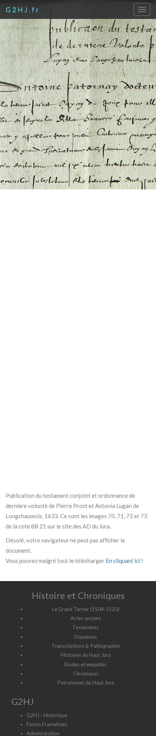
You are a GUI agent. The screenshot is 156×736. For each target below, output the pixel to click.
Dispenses (85, 637)
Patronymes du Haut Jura (85, 683)
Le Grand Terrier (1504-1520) (85, 609)
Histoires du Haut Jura (86, 655)
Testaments (85, 627)
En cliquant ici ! (124, 560)
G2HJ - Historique (47, 715)
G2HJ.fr (23, 9)
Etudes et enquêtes (85, 664)
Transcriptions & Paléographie (85, 646)
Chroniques (85, 673)
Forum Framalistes (47, 724)
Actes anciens (85, 618)
